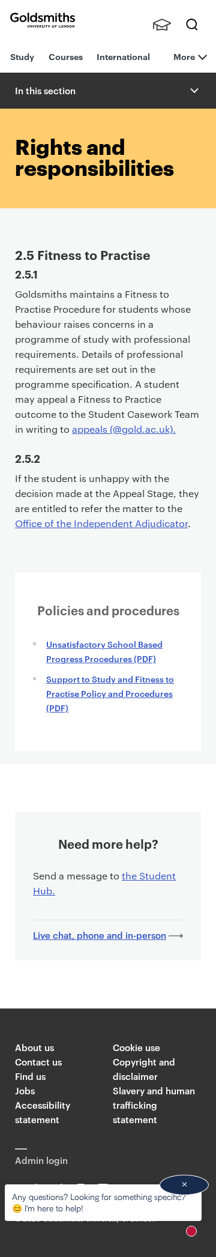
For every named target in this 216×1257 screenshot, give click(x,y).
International (123, 56)
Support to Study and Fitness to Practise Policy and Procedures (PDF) (110, 693)
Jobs (25, 1090)
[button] (193, 91)
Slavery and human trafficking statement (154, 1105)
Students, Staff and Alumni (162, 25)
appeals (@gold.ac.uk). (124, 429)
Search (192, 25)
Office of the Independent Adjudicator (101, 523)
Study (22, 56)
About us (34, 1047)
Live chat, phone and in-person (99, 935)
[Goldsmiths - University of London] (43, 20)
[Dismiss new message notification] (184, 1185)
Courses (66, 56)
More (184, 56)
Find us (30, 1076)
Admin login (41, 1160)
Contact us (38, 1061)
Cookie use (136, 1047)
